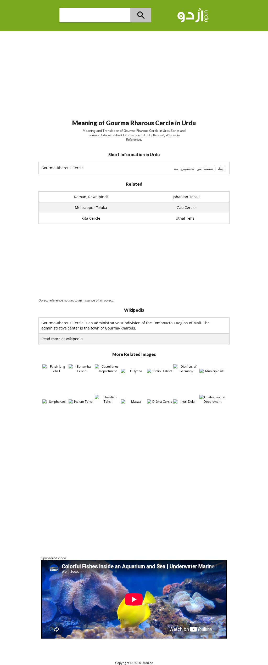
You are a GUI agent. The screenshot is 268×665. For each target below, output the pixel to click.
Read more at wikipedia (62, 338)
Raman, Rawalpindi (91, 196)
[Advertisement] (134, 73)
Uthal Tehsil (186, 218)
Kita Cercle (90, 218)
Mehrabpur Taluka (91, 207)
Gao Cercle (186, 207)
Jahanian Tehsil (186, 196)
